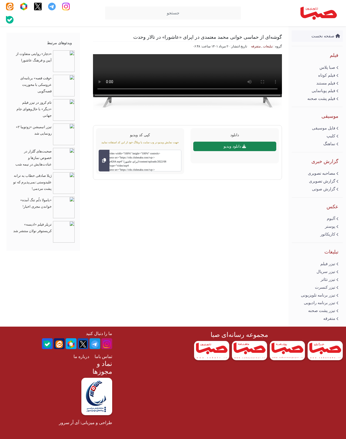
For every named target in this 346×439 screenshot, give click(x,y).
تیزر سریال (326, 271)
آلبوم (331, 218)
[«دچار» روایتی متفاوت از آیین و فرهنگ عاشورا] (64, 61)
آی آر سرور (69, 422)
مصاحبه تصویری (321, 173)
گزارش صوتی (323, 189)
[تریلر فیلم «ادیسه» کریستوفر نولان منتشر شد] (64, 231)
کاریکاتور (327, 234)
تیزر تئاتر (328, 279)
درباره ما (81, 356)
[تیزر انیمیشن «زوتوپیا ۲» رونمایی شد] (64, 134)
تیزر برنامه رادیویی (319, 303)
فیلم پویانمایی (323, 91)
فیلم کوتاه (326, 75)
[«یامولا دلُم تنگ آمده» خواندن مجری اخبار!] (64, 207)
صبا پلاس (327, 67)
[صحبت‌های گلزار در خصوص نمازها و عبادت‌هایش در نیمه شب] (64, 158)
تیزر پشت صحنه (321, 310)
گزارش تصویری (322, 181)
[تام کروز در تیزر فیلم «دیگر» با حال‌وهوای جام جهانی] (64, 110)
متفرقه (329, 318)
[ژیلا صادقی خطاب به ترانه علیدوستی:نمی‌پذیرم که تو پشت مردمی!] (64, 183)
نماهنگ (329, 144)
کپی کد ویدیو (140, 135)
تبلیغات (268, 46)
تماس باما (103, 356)
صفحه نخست (323, 36)
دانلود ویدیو (233, 146)
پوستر (330, 226)
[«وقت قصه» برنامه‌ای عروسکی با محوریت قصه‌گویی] (64, 85)
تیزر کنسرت (325, 287)
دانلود (234, 135)
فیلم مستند (325, 83)
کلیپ (331, 136)
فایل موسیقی (323, 128)
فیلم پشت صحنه (321, 98)
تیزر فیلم (327, 264)
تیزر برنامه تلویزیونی (318, 295)
